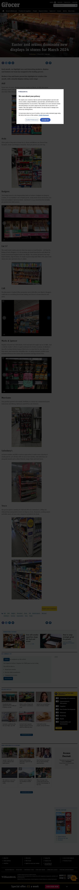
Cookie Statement (44, 115)
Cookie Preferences (32, 120)
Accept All (45, 120)
